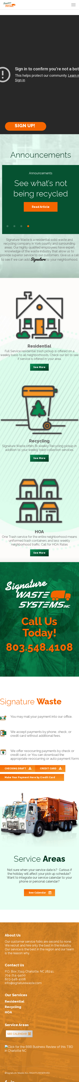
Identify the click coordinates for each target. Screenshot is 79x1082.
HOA (8, 1012)
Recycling (13, 1007)
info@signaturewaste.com (23, 983)
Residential (14, 1001)
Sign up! (25, 125)
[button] (73, 5)
